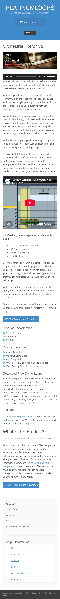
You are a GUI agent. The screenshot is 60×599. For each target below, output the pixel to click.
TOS (7, 520)
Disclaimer (10, 515)
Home (14, 548)
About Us (15, 560)
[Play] (6, 76)
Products (15, 554)
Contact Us (16, 579)
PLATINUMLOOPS (30, 7)
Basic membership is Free (16, 416)
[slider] (51, 76)
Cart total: (32, 22)
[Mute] (45, 76)
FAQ (13, 567)
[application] (30, 77)
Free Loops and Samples (21, 573)
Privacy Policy (12, 509)
